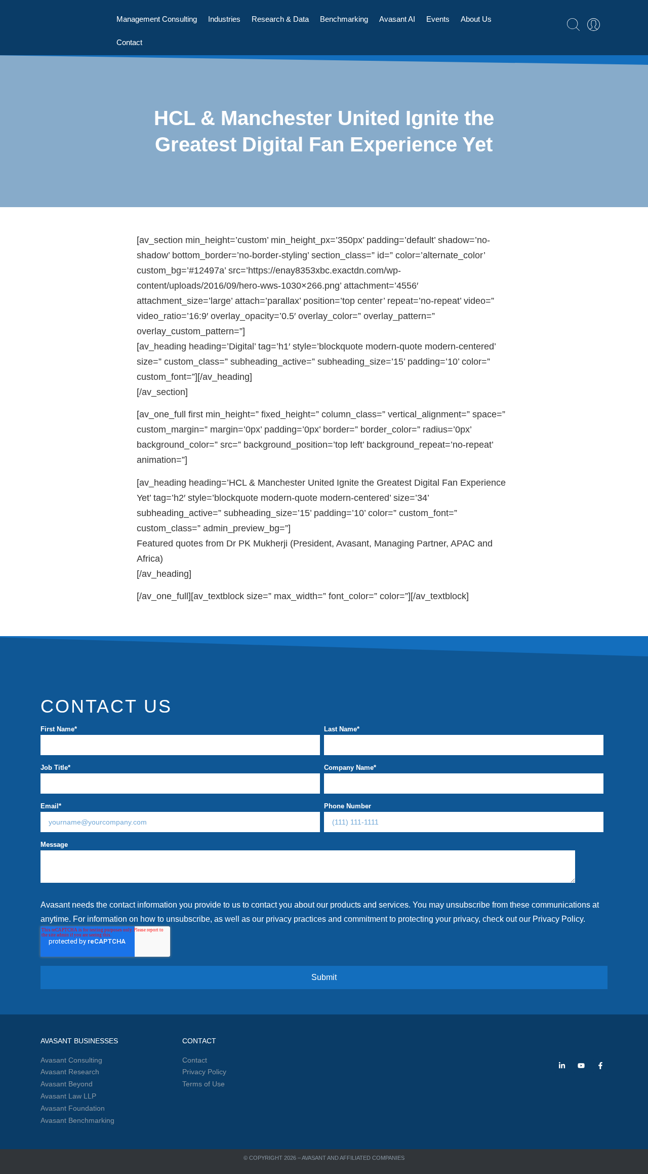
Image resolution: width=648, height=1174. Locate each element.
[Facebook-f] (600, 1066)
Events (438, 19)
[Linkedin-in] (562, 1066)
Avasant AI (397, 19)
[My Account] (593, 24)
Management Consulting (156, 19)
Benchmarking (344, 19)
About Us (476, 19)
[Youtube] (581, 1066)
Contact (129, 42)
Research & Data (280, 19)
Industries (224, 19)
